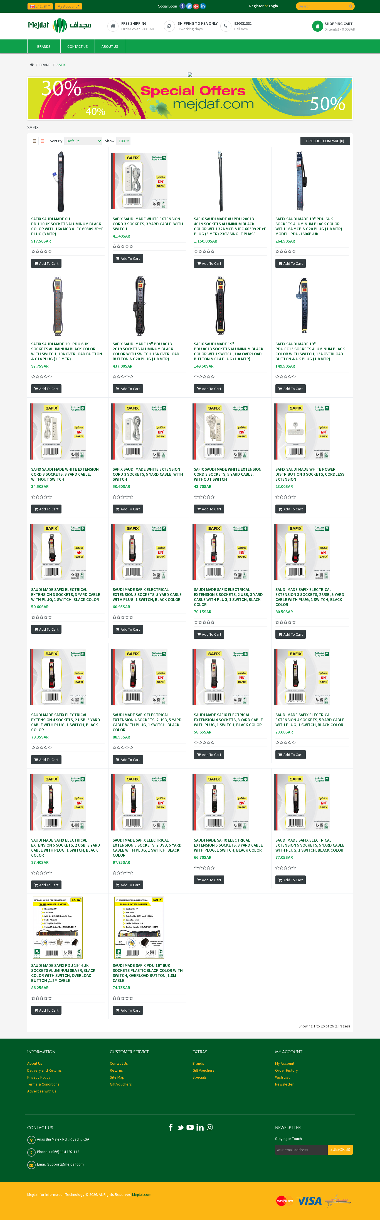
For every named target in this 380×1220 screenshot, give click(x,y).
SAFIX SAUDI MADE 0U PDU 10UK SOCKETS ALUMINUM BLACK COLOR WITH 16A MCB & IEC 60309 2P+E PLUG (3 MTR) (67, 226)
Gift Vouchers (121, 1084)
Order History (286, 1070)
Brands (198, 1063)
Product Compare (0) (325, 140)
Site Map (117, 1077)
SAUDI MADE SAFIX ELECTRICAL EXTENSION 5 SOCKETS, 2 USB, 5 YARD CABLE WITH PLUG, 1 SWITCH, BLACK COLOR (147, 848)
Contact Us (119, 1063)
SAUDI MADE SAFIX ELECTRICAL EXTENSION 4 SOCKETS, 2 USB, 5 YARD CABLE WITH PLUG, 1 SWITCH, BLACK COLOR (147, 722)
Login (273, 5)
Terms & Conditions (43, 1084)
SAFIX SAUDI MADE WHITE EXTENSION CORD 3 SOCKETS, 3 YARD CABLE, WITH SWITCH (148, 223)
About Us (34, 1063)
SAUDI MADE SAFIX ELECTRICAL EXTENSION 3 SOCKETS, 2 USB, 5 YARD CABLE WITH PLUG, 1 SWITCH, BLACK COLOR (309, 597)
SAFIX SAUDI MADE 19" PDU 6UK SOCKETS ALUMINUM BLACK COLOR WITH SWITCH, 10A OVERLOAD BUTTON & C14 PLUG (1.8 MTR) (66, 351)
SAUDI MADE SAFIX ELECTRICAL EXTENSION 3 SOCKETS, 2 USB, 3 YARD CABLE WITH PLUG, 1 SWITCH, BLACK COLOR (228, 597)
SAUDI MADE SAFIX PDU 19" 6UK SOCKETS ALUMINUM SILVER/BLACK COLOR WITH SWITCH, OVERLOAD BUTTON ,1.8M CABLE (63, 973)
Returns (116, 1070)
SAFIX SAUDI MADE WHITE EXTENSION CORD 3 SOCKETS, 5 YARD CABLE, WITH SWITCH (148, 474)
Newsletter (284, 1084)
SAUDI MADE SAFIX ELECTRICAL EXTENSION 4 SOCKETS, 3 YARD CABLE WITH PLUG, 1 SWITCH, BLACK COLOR (228, 719)
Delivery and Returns (44, 1070)
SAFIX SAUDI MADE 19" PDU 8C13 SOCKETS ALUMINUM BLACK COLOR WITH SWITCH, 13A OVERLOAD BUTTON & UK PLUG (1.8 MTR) (310, 351)
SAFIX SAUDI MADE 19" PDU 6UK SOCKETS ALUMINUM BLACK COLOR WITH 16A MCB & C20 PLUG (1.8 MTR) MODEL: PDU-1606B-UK (308, 226)
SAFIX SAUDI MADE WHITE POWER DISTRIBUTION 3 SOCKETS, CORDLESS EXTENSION (309, 474)
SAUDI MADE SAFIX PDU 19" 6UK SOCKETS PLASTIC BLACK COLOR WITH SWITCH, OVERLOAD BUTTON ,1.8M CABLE (148, 973)
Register (256, 5)
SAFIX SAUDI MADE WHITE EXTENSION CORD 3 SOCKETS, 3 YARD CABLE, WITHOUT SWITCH (65, 474)
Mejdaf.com (141, 1194)
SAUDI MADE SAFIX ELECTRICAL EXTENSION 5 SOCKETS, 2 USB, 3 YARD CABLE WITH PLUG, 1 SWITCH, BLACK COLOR (65, 848)
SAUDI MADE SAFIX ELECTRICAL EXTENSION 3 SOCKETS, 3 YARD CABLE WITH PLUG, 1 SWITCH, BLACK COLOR (65, 594)
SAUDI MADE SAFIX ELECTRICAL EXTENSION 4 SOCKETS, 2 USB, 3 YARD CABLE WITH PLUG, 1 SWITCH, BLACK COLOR (65, 722)
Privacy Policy (38, 1077)
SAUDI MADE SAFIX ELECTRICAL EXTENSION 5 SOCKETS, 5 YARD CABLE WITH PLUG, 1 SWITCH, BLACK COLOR (309, 845)
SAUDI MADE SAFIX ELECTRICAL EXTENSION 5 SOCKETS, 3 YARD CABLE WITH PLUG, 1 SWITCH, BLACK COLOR (228, 845)
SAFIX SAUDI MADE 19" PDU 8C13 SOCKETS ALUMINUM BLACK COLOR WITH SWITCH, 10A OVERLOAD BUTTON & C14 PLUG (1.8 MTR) (228, 351)
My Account (284, 1063)
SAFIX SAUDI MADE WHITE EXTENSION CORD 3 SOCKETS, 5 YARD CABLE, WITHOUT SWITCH (227, 474)
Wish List (282, 1077)
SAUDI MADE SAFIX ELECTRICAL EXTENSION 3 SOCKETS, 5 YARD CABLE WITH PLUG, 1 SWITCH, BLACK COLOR (147, 594)
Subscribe (340, 1149)
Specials (200, 1077)
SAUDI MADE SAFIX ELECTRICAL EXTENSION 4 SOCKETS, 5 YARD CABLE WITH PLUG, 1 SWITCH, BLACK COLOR (309, 719)
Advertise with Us (41, 1091)
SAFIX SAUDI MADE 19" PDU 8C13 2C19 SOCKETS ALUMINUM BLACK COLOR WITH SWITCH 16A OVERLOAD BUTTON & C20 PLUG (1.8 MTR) (146, 351)
